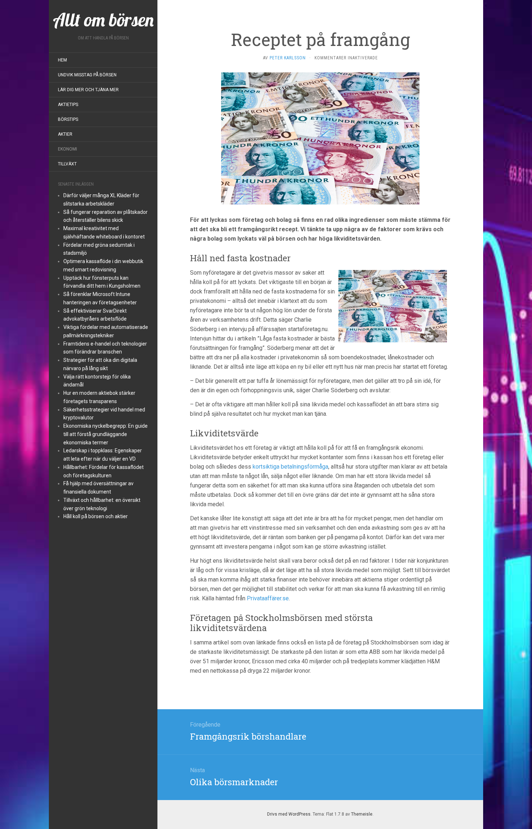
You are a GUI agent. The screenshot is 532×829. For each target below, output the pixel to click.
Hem (62, 60)
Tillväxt (67, 163)
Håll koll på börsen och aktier (95, 516)
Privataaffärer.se (268, 598)
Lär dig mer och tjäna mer (88, 89)
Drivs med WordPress (289, 814)
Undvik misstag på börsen (87, 74)
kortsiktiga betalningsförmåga (290, 466)
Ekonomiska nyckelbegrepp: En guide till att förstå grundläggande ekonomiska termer (105, 434)
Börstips (68, 119)
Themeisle (361, 814)
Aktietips (68, 104)
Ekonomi (67, 149)
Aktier (65, 134)
